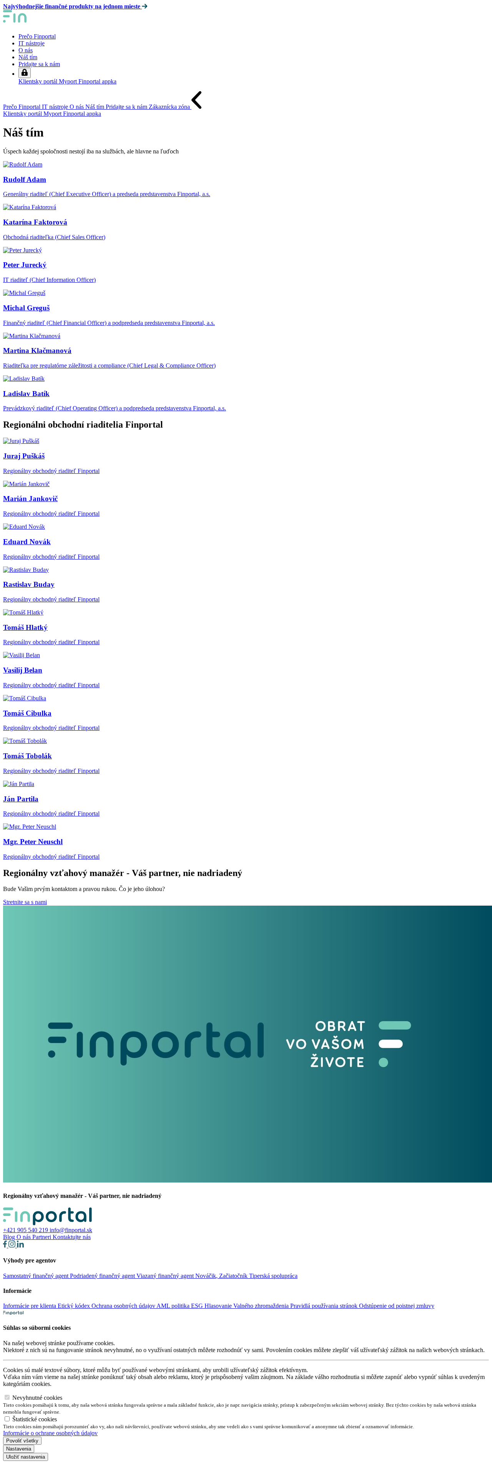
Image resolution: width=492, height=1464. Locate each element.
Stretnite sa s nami (25, 902)
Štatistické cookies (34, 1419)
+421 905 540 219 (26, 1230)
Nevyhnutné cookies (37, 1397)
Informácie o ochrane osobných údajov (50, 1433)
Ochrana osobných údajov (123, 1305)
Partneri (42, 1237)
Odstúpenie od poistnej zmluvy (396, 1305)
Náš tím (27, 57)
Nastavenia (18, 1449)
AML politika (173, 1305)
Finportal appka (97, 81)
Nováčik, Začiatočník (222, 1275)
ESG (197, 1305)
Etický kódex (74, 1305)
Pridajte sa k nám (39, 64)
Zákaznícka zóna (170, 106)
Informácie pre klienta (30, 1305)
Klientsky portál (38, 81)
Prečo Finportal (37, 36)
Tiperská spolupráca (273, 1275)
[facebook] (5, 1245)
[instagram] (12, 1245)
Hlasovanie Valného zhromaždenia (247, 1305)
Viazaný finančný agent (165, 1275)
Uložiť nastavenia (25, 1457)
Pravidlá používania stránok (324, 1305)
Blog (10, 1237)
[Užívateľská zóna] (24, 73)
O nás (25, 50)
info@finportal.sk (71, 1230)
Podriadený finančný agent (103, 1275)
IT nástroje (31, 43)
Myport (68, 81)
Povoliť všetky (22, 1441)
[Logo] (41, 23)
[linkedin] (20, 1245)
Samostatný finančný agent (36, 1275)
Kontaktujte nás (72, 1237)
